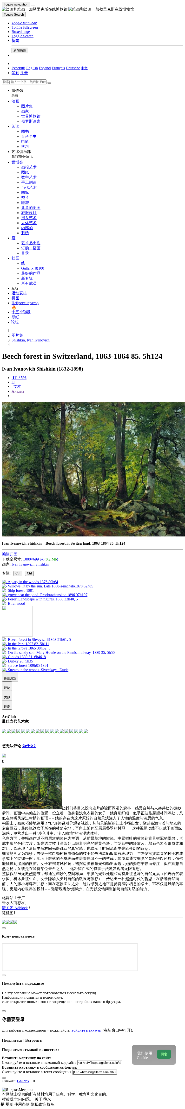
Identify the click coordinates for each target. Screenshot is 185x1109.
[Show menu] (33, 5)
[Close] (49, 83)
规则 (10, 1104)
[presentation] (97, 396)
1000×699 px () (40, 559)
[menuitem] (84, 68)
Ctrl (17, 573)
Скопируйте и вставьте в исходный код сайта (39, 1062)
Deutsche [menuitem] (73, 68)
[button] (24, 23)
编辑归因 (9, 554)
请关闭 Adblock (15, 908)
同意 (164, 1054)
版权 (51, 1104)
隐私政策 (39, 1104)
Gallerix (23, 1081)
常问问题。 (24, 1099)
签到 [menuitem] (15, 73)
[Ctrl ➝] (36, 639)
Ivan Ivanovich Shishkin (30, 564)
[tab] (19, 378)
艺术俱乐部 (22, 154)
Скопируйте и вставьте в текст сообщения (36, 1072)
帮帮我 (8, 1099)
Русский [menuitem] (18, 68)
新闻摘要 (19, 50)
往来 (47, 1099)
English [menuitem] (32, 68)
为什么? (29, 746)
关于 (39, 1099)
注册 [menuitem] (24, 73)
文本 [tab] (17, 386)
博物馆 (17, 92)
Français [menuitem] (58, 68)
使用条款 (22, 1104)
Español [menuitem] (45, 68)
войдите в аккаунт (87, 1030)
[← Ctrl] (13, 603)
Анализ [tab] (18, 391)
